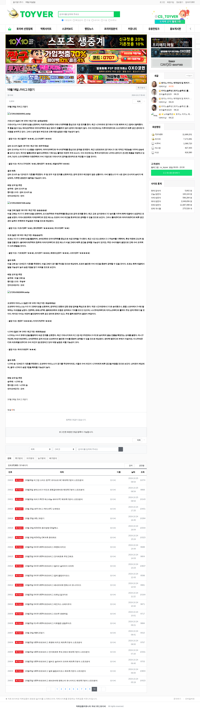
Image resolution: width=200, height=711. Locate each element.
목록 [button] (138, 101)
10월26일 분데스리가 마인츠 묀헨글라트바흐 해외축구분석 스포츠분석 (50, 490)
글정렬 (142, 465)
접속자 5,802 (190, 2)
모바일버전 (190, 699)
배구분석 (53, 458)
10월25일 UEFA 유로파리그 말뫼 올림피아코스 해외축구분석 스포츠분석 (51, 671)
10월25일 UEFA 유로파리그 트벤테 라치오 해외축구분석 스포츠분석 (49, 642)
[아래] (148, 686)
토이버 (158, 139)
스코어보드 (67, 29)
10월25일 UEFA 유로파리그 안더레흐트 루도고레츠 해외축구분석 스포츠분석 (53, 652)
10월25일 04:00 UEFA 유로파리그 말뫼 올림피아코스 (43, 575)
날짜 (133, 472)
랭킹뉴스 (89, 29)
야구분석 (30, 458)
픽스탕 (158, 148)
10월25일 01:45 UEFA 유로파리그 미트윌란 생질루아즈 (43, 623)
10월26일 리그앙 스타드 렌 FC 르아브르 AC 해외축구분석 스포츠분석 (49, 480)
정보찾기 (179, 2)
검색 (130, 465)
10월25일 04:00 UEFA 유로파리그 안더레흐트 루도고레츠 (44, 556)
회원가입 (170, 2)
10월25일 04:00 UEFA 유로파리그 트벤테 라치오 (41, 547)
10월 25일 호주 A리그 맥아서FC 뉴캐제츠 (38, 509)
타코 (157, 152)
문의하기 (177, 699)
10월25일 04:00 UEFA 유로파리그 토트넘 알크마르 (42, 595)
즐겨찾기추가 (18, 2)
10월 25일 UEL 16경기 (30, 518)
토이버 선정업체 (24, 29)
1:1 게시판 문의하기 (171, 173)
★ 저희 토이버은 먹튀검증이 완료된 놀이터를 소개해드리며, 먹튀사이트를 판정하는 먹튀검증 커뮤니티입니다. (51, 699)
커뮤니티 (132, 29)
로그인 (162, 2)
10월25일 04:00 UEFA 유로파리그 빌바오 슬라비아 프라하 (45, 566)
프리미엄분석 (110, 29)
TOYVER (159, 134)
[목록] (148, 674)
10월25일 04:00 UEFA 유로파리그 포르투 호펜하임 (42, 614)
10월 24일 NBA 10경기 (30, 633)
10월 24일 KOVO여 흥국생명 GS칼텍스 (37, 528)
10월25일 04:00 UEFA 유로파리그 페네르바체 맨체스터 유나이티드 (48, 585)
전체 (9, 458)
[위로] (148, 678)
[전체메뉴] (10, 29)
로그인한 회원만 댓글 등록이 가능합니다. (76, 432)
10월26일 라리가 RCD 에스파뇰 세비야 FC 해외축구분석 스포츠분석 (49, 499)
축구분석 (19, 458)
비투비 (158, 143)
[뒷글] (149, 666)
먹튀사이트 (45, 29)
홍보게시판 (175, 29)
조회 (143, 472)
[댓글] (148, 670)
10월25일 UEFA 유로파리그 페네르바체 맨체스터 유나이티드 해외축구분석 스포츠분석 (57, 681)
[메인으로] (8, 2)
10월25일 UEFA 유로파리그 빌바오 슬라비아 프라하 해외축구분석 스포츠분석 (53, 661)
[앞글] (148, 666)
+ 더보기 (189, 76)
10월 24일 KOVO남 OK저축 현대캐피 (36, 537)
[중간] (148, 682)
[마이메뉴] (190, 29)
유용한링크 (153, 29)
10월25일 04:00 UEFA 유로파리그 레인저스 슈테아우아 (43, 604)
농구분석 (41, 458)
